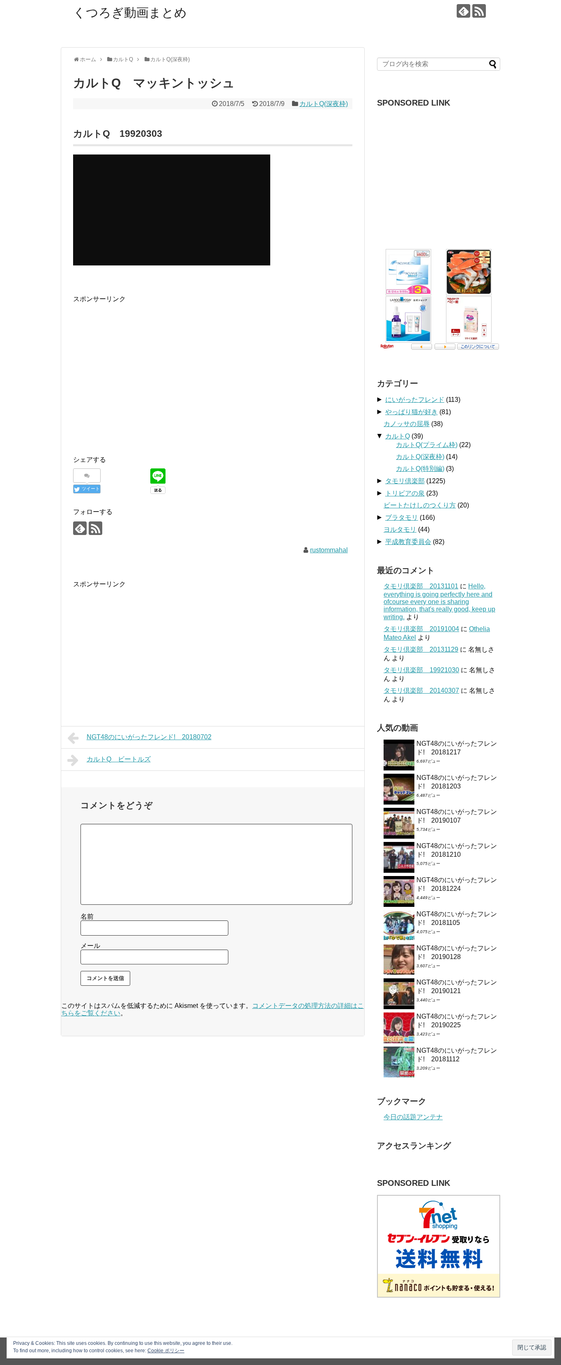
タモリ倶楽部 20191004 (421, 628)
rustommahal (329, 549)
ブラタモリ (401, 517)
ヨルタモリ (400, 529)
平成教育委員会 (408, 541)
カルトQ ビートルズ (119, 759)
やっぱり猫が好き (411, 411)
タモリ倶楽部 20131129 (421, 649)
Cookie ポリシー (165, 1350)
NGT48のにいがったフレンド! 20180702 (149, 736)
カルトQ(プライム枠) (427, 444)
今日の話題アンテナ (413, 1117)
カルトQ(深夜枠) (323, 103)
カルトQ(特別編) (420, 468)
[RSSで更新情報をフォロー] (479, 11)
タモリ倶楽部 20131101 (421, 586)
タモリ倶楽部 (405, 480)
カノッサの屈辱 (407, 423)
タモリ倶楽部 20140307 (421, 690)
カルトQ (397, 436)
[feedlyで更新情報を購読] (463, 11)
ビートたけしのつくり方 (420, 505)
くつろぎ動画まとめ (130, 12)
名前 (87, 916)
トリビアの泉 (405, 493)
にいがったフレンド (414, 399)
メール (90, 945)
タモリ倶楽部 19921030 (421, 669)
